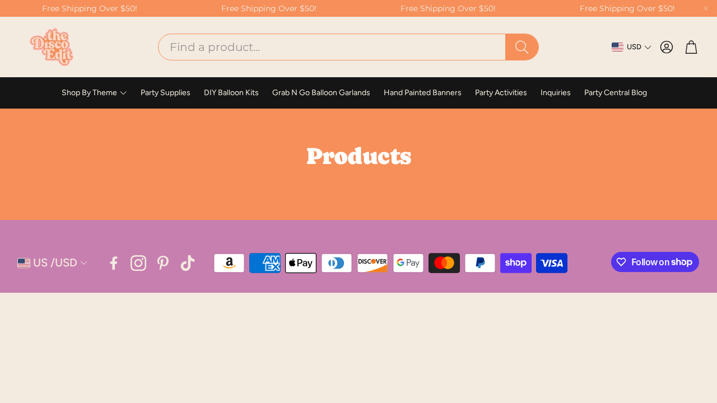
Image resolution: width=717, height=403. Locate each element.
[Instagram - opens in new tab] (138, 263)
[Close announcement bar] (705, 8)
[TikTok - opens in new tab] (187, 263)
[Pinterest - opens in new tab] (163, 263)
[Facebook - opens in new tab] (114, 263)
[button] (348, 47)
